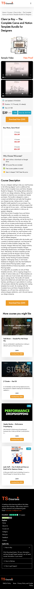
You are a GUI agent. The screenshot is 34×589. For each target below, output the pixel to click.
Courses (9, 12)
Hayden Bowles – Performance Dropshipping (13, 425)
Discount (4, 535)
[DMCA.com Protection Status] (7, 518)
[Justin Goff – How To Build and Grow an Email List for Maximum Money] (17, 463)
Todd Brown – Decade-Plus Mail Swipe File (15, 340)
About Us (5, 526)
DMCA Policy (7, 583)
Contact (4, 540)
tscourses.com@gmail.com (13, 510)
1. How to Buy (8, 547)
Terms (14, 583)
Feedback (5, 537)
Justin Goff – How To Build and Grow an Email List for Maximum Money (16, 468)
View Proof (28, 57)
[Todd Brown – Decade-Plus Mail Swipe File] (17, 335)
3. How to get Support (10, 566)
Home (4, 12)
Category (5, 532)
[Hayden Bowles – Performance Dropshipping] (17, 420)
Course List (5, 529)
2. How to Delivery (9, 561)
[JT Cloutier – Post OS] (17, 377)
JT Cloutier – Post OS (10, 381)
